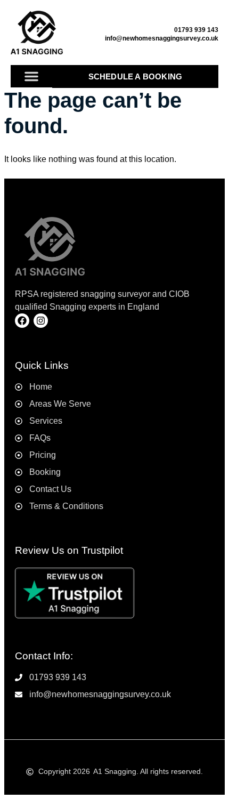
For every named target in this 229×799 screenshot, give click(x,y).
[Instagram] (41, 320)
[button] (31, 76)
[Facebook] (22, 320)
